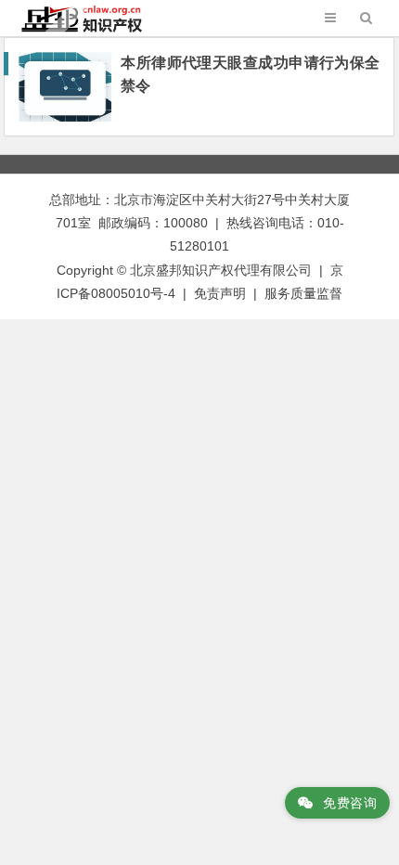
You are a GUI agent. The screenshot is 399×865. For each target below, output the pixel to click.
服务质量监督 (303, 293)
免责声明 (220, 293)
